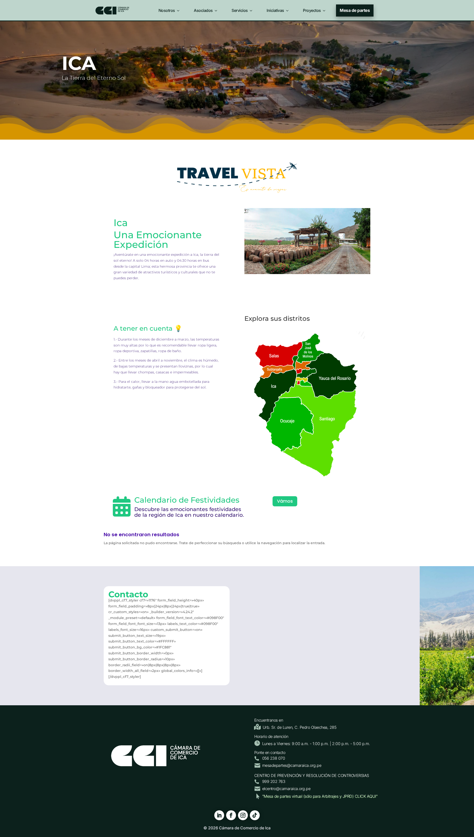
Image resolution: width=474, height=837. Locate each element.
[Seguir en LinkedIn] (219, 815)
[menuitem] (169, 9)
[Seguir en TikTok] (255, 815)
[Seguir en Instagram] (243, 815)
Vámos (285, 501)
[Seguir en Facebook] (231, 815)
